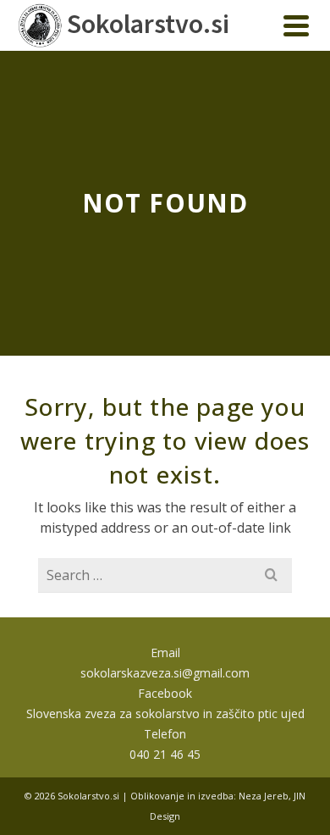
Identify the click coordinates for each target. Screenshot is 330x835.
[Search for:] (165, 575)
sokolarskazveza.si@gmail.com (165, 673)
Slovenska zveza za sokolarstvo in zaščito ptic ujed (165, 713)
